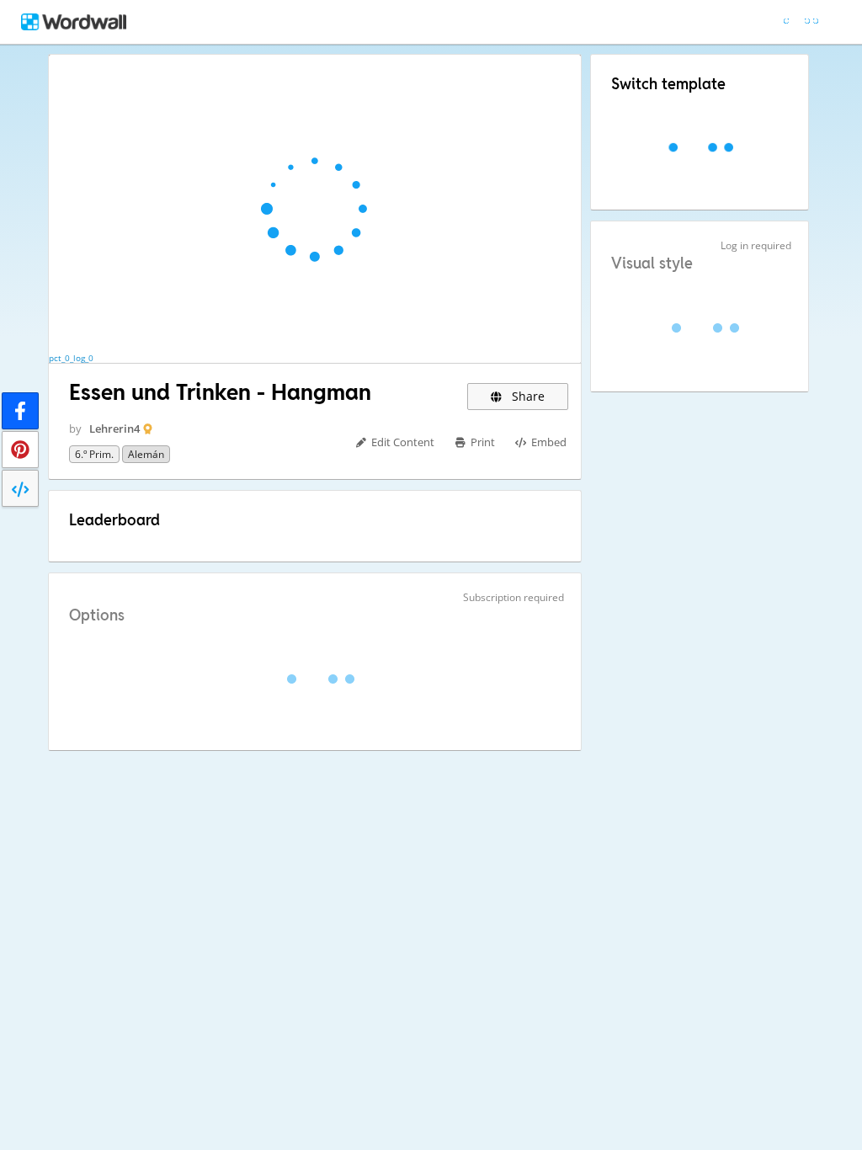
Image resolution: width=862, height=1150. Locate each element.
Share (526, 396)
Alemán (146, 454)
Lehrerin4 (114, 428)
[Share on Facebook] (20, 410)
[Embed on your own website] (20, 488)
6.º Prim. (94, 454)
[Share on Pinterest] (20, 449)
